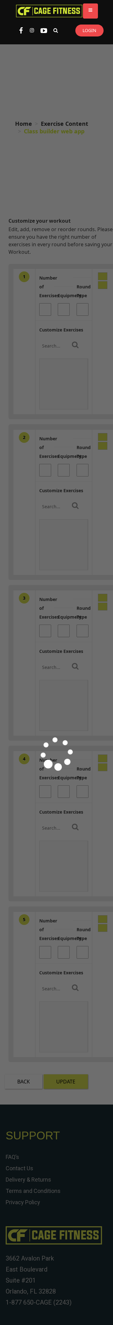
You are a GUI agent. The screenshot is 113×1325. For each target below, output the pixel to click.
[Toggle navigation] (90, 11)
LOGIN (89, 30)
